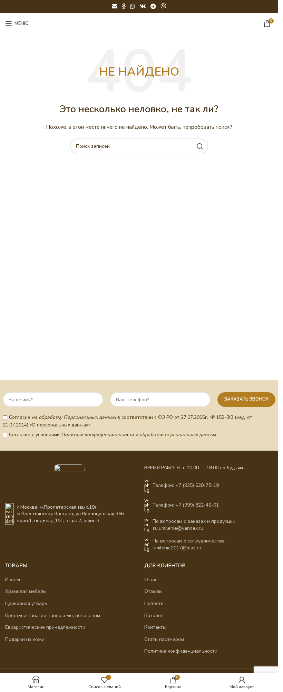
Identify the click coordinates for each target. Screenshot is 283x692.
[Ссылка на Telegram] (153, 6)
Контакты (155, 627)
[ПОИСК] (200, 146)
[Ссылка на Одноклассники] (124, 6)
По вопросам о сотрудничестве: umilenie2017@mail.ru (189, 544)
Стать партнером (164, 639)
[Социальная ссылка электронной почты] (114, 6)
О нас (150, 579)
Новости (154, 603)
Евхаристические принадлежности (45, 627)
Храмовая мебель (25, 591)
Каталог (153, 615)
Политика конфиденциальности (180, 651)
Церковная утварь (26, 603)
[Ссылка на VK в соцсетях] (142, 6)
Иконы (12, 579)
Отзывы (153, 591)
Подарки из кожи (25, 639)
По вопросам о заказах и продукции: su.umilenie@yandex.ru (194, 524)
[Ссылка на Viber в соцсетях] (163, 6)
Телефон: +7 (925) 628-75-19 (186, 485)
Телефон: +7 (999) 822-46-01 (186, 505)
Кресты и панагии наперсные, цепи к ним (52, 615)
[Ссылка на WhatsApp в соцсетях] (132, 6)
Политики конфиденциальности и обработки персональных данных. (139, 434)
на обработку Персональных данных (74, 417)
